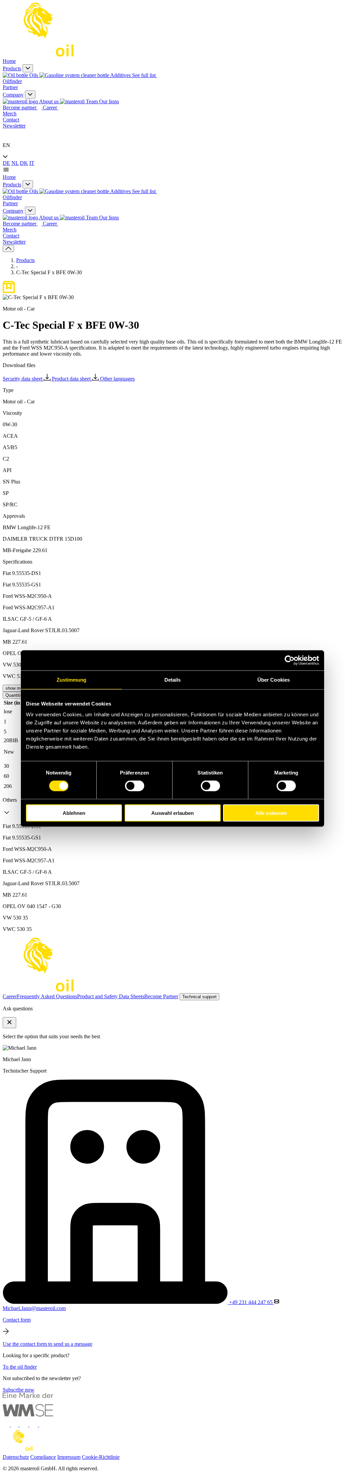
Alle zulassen (271, 813)
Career (50, 107)
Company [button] (13, 95)
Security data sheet (23, 379)
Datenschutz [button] (16, 1457)
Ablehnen (74, 813)
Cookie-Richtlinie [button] (101, 1457)
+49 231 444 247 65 (251, 1302)
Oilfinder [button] (12, 81)
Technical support (199, 996)
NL (15, 163)
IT (31, 163)
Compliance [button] (43, 1457)
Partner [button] (10, 87)
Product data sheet (72, 379)
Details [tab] (172, 680)
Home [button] (9, 61)
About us (49, 101)
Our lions (108, 101)
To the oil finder (20, 1367)
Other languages (117, 379)
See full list (144, 75)
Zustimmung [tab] (72, 680)
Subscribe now (18, 1390)
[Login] (6, 134)
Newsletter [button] (14, 126)
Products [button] (12, 68)
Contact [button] (11, 119)
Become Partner (161, 996)
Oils (33, 75)
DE (6, 163)
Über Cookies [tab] (273, 680)
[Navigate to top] (8, 248)
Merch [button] (10, 113)
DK (24, 163)
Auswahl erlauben (172, 813)
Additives (120, 75)
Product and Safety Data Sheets (110, 996)
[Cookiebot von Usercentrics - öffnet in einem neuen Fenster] (289, 660)
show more (16, 688)
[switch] (134, 786)
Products (25, 260)
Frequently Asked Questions (47, 996)
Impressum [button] (69, 1457)
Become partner (20, 107)
